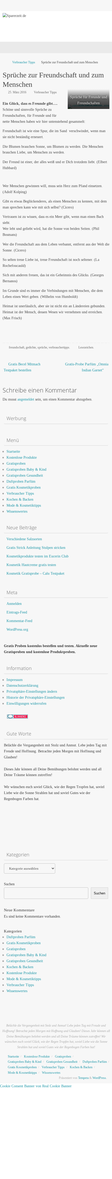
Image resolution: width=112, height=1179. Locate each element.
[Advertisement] (30, 827)
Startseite (13, 451)
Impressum (15, 680)
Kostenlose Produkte (22, 457)
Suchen (9, 884)
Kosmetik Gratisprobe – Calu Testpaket (35, 573)
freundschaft (16, 347)
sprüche (42, 347)
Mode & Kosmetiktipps (24, 505)
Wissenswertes (17, 511)
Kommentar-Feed (19, 621)
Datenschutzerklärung (22, 685)
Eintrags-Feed (17, 612)
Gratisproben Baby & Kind (26, 469)
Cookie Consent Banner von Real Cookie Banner (36, 1086)
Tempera (83, 1078)
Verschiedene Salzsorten (24, 539)
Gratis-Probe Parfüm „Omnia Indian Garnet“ (86, 367)
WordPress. (99, 1078)
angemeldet (25, 399)
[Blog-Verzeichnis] (17, 717)
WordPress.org (17, 629)
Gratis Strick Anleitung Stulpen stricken (36, 548)
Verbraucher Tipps (23, 62)
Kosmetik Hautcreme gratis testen (31, 565)
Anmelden (14, 604)
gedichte (31, 347)
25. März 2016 (17, 92)
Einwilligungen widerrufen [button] (26, 703)
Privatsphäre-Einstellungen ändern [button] (32, 691)
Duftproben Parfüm (21, 481)
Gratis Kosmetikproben (24, 487)
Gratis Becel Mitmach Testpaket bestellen (22, 367)
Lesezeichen (85, 347)
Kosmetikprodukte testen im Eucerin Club (38, 556)
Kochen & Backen (20, 499)
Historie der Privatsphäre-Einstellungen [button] (36, 697)
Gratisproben (16, 463)
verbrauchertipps (59, 347)
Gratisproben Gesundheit (25, 475)
